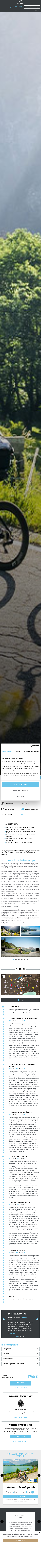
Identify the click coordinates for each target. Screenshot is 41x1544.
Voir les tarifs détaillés (7, 1377)
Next (37, 949)
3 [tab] (16, 959)
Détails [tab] (18, 751)
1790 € (32, 1376)
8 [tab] (24, 959)
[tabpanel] (20, 947)
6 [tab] (21, 959)
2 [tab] (15, 959)
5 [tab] (19, 959)
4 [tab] (18, 959)
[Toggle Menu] (2, 10)
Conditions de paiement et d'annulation (13, 1364)
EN (38, 10)
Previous (3, 949)
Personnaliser (19, 790)
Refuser (20, 796)
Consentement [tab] (7, 751)
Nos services (6, 1354)
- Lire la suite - (12, 1333)
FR (36, 10)
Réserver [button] (20, 1382)
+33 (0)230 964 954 (17, 7)
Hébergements (7, 1349)
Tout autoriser (20, 784)
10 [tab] (27, 959)
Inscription (20, 1540)
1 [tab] (13, 959)
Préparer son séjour (8, 1359)
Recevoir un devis (20, 1388)
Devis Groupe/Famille (20, 1441)
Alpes (23, 814)
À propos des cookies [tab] (31, 751)
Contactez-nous (20, 1417)
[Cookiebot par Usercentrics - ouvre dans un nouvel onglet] (30, 746)
